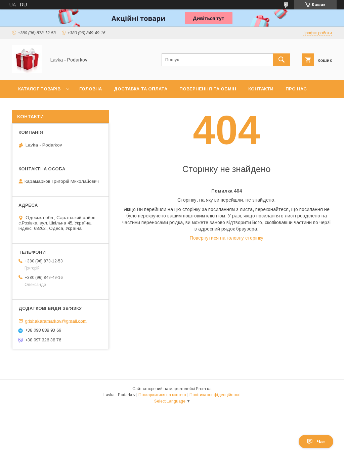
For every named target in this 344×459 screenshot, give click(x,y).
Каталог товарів (39, 88)
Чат (321, 441)
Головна (90, 88)
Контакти (260, 88)
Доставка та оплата (140, 88)
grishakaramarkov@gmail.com (56, 320)
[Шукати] (281, 59)
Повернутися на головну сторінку (226, 238)
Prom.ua (204, 388)
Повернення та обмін (207, 88)
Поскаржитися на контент (162, 394)
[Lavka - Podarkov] (27, 71)
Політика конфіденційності (215, 394)
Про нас (296, 88)
